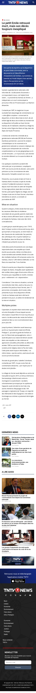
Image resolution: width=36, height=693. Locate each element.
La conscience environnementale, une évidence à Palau (20, 462)
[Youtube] (30, 595)
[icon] (3, 20)
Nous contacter (8, 640)
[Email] (22, 416)
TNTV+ (5, 642)
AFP (4, 408)
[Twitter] (16, 595)
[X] (14, 416)
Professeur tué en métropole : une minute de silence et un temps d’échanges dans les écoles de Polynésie (17, 523)
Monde (7, 20)
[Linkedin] (18, 416)
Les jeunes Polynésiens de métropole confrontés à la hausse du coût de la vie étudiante (16, 549)
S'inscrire (18, 667)
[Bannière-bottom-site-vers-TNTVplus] (18, 565)
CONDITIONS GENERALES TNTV (25, 685)
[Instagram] (11, 595)
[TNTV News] (18, 590)
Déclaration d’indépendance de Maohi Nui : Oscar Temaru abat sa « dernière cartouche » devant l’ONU (23, 440)
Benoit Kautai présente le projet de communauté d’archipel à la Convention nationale (16, 497)
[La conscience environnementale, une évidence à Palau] (6, 463)
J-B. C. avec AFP (6, 405)
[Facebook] (9, 416)
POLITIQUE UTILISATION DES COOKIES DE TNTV (18, 687)
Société (4, 518)
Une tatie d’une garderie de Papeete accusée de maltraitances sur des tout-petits (22, 451)
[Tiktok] (25, 595)
